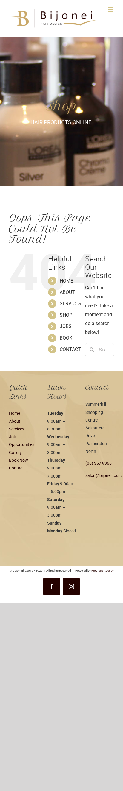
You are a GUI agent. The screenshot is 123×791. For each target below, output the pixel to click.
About (14, 421)
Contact (16, 468)
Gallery (15, 452)
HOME (66, 281)
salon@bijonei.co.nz (104, 475)
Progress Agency (102, 570)
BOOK (66, 338)
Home (14, 413)
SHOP (66, 315)
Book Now (18, 460)
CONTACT (70, 349)
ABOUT (67, 292)
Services (16, 429)
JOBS (66, 326)
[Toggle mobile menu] (111, 10)
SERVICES (70, 303)
